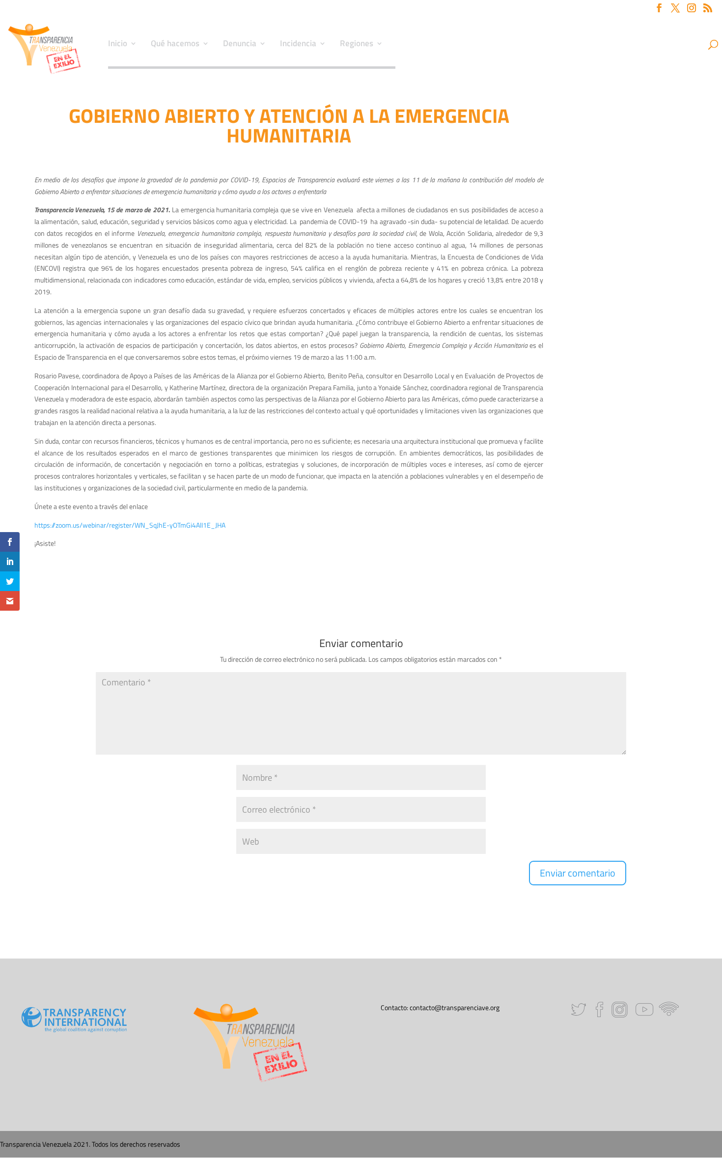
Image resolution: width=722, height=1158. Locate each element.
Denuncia (239, 45)
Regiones (356, 45)
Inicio (117, 45)
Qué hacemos (175, 45)
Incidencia (298, 45)
